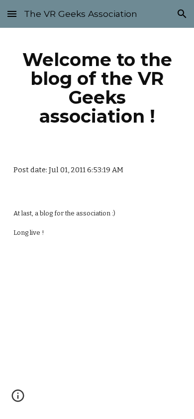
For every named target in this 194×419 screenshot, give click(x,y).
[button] (12, 13)
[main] (97, 88)
